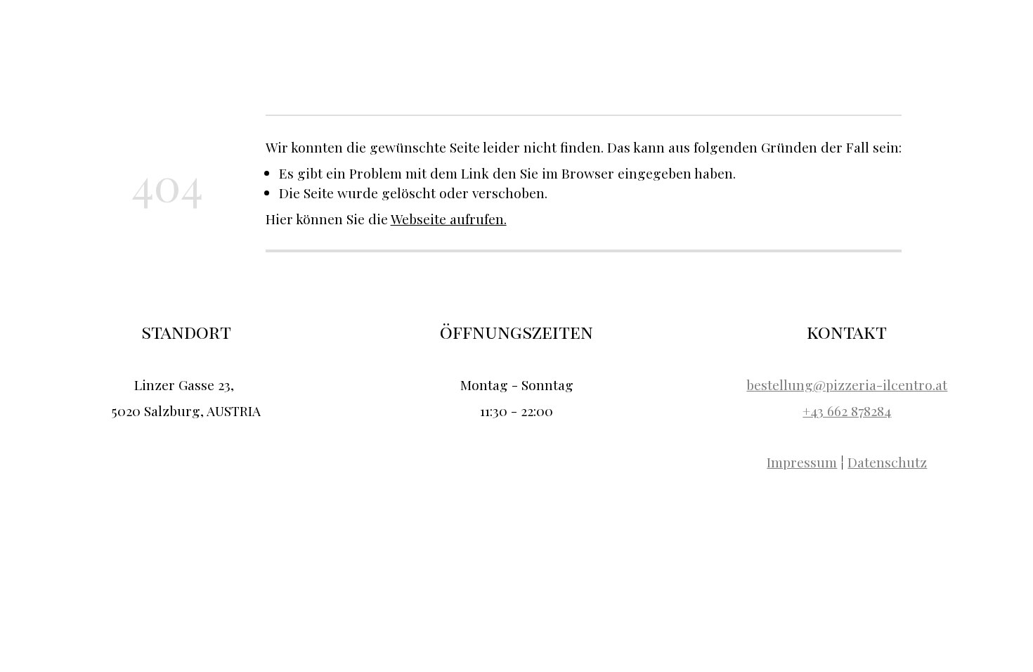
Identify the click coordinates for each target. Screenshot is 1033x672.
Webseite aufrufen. (449, 218)
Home (749, 37)
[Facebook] (1000, 36)
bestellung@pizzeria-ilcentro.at (846, 384)
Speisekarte (867, 37)
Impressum (802, 462)
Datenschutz (887, 462)
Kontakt (931, 37)
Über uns (800, 37)
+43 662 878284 (847, 410)
